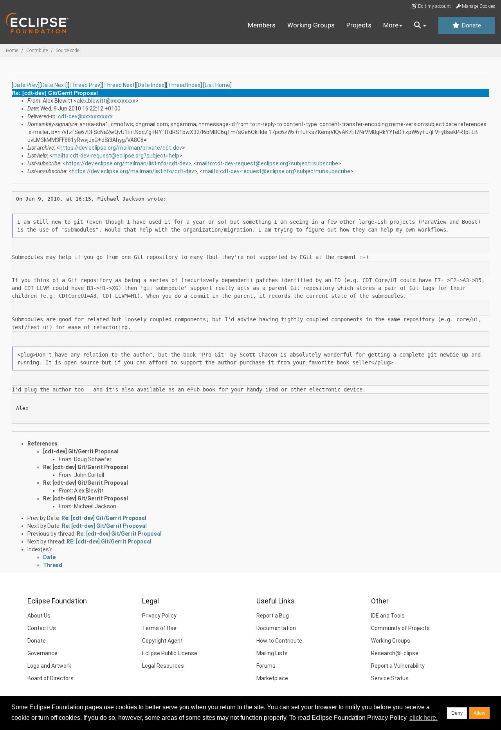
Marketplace (272, 678)
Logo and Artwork (49, 666)
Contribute (37, 50)
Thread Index (184, 85)
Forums (266, 666)
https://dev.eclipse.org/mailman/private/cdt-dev (120, 148)
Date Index (151, 85)
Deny (457, 713)
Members (262, 25)
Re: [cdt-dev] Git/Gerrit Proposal (85, 467)
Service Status (390, 678)
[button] (420, 25)
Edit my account (434, 6)
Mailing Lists (272, 653)
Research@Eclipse (394, 653)
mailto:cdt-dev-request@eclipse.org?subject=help (115, 155)
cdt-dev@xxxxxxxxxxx (85, 116)
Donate (470, 25)
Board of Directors (50, 678)
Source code (67, 50)
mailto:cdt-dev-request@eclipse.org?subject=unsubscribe (276, 171)
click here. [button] (423, 717)
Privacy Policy (159, 615)
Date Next (53, 85)
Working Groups (311, 25)
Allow (479, 713)
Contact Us (41, 628)
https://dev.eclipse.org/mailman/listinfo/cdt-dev (127, 163)
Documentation (276, 628)
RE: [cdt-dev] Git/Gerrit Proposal (109, 541)
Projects (358, 25)
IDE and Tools (388, 615)
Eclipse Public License (169, 653)
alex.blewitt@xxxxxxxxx (106, 101)
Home (12, 50)
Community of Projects (400, 628)
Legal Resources (163, 666)
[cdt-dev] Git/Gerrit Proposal (81, 451)
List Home (217, 85)
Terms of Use (159, 628)
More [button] (390, 25)
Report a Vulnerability (398, 666)
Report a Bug (272, 615)
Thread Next (119, 85)
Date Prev (25, 85)
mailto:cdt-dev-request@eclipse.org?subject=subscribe (267, 163)
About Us (38, 615)
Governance (42, 653)
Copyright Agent (162, 641)
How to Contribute (279, 641)
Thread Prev (84, 85)
